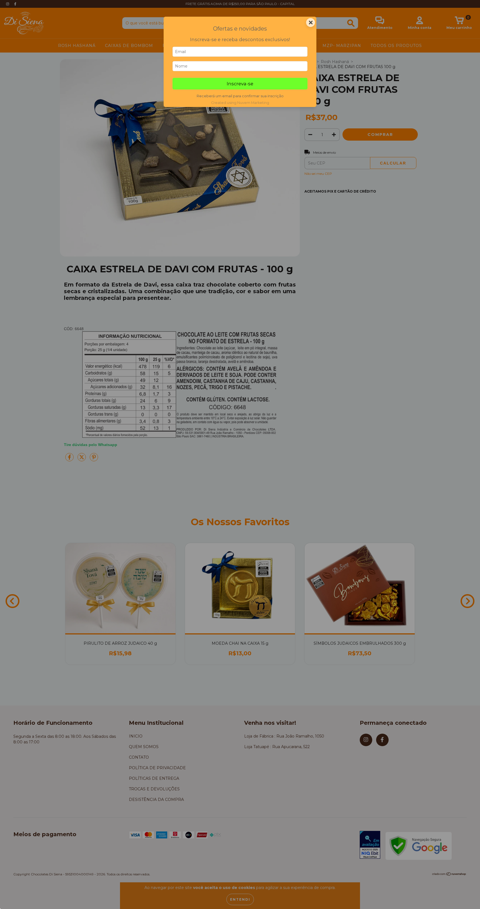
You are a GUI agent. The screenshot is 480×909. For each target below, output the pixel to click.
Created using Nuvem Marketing (240, 103)
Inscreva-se (240, 83)
